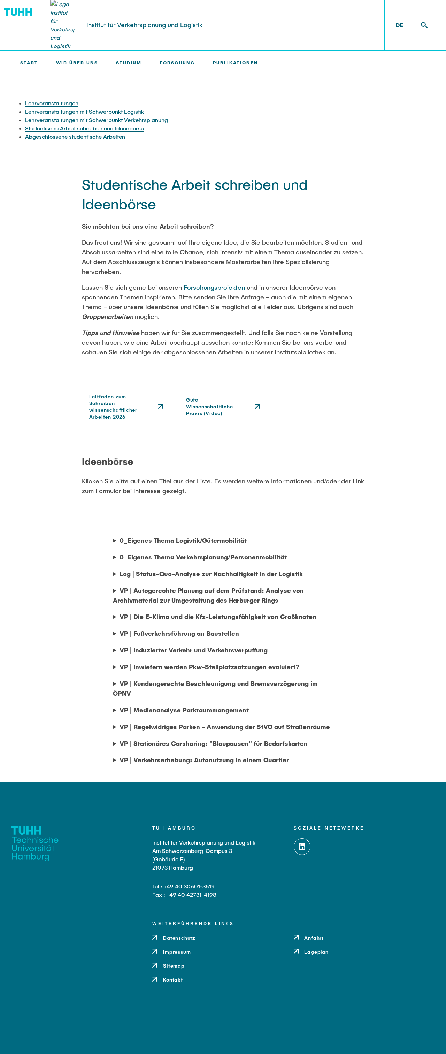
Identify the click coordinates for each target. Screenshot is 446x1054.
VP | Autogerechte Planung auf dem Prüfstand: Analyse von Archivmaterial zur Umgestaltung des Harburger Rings (208, 595)
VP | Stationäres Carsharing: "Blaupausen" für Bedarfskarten (214, 743)
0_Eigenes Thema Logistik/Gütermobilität (183, 540)
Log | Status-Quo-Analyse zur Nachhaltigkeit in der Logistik (211, 574)
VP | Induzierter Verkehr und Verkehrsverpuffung (194, 650)
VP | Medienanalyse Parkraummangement (184, 710)
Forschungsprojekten (214, 287)
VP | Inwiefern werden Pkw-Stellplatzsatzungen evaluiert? (209, 667)
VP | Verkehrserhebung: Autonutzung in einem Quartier (204, 760)
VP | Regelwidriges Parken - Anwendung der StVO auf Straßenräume (225, 727)
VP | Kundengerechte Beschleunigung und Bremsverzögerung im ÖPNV (215, 688)
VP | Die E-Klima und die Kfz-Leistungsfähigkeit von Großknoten (218, 616)
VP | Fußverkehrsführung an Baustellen (179, 633)
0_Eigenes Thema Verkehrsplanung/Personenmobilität (203, 557)
